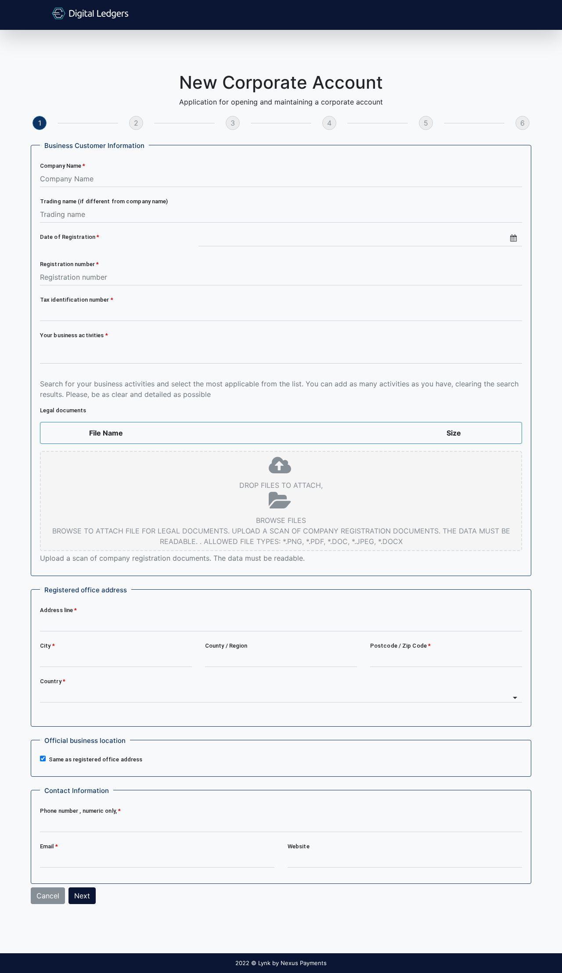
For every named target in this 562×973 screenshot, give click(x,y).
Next (82, 895)
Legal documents (64, 410)
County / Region (226, 645)
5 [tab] (426, 123)
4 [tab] (329, 123)
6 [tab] (522, 123)
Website (299, 846)
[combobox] (281, 355)
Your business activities (72, 335)
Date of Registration (68, 237)
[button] (94, 146)
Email (47, 846)
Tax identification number (75, 299)
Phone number (78, 810)
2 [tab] (136, 123)
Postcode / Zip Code (399, 645)
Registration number (68, 264)
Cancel (47, 895)
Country (51, 681)
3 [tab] (233, 123)
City (46, 645)
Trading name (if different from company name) (104, 201)
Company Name (61, 165)
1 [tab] (39, 123)
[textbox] (281, 347)
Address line (57, 610)
